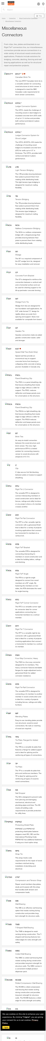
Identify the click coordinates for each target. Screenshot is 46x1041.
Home (3, 18)
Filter (40, 16)
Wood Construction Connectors (28, 18)
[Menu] (3, 3)
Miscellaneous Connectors (13, 21)
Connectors (12, 18)
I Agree (6, 1027)
